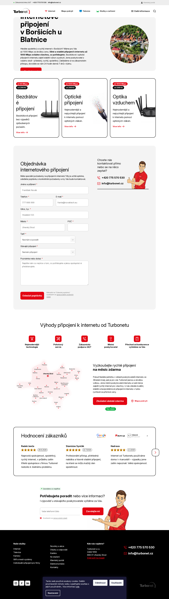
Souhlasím (116, 583)
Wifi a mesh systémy (22, 559)
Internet (16, 549)
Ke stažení (55, 557)
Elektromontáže (57, 564)
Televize (17, 552)
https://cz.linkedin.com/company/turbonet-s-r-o (27, 583)
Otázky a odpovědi (58, 549)
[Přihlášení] (148, 2)
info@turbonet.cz (112, 183)
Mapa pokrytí (141, 401)
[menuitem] (50, 11)
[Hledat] (154, 11)
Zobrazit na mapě (95, 558)
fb (21, 583)
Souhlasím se (55, 518)
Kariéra (53, 553)
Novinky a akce (57, 546)
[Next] (155, 452)
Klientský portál (57, 560)
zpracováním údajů (60, 518)
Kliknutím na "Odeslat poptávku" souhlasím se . (60, 295)
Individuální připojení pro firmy (26, 563)
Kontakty (54, 567)
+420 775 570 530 (113, 177)
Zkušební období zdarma (110, 401)
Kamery (16, 556)
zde (77, 586)
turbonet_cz (15, 583)
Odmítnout (100, 583)
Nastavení (53, 593)
